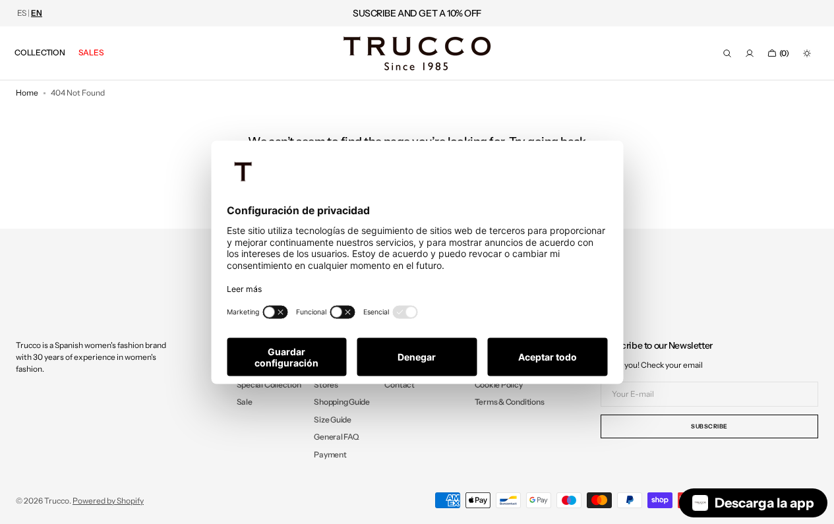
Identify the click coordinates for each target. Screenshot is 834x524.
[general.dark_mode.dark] (807, 53)
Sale (245, 402)
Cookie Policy (499, 385)
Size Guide (332, 419)
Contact (399, 385)
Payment (330, 454)
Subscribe (709, 426)
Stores (326, 385)
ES (21, 13)
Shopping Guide (342, 402)
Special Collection (269, 385)
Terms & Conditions (510, 402)
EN (36, 13)
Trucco (56, 501)
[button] (727, 53)
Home (27, 93)
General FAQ (336, 437)
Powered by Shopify (108, 501)
